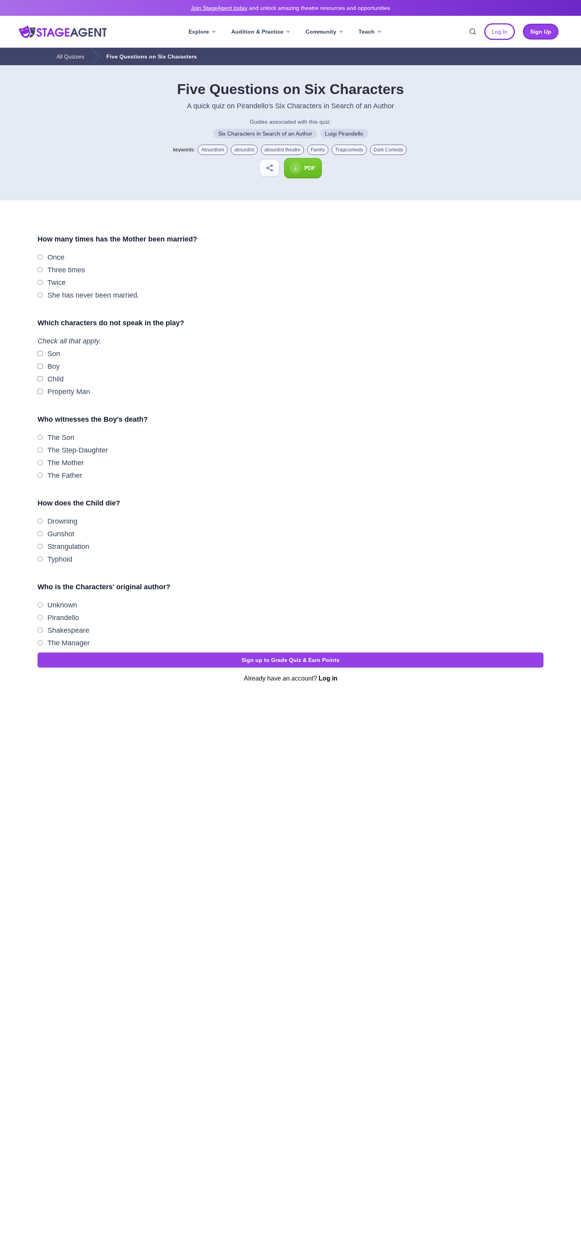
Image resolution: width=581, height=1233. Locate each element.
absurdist (244, 150)
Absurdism (212, 150)
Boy (53, 366)
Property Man (68, 392)
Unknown (62, 605)
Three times (66, 270)
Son (53, 354)
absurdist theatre (282, 150)
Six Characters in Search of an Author (265, 133)
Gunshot (60, 534)
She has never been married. (93, 295)
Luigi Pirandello (344, 133)
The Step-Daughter (77, 450)
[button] (290, 659)
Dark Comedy (388, 150)
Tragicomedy (349, 150)
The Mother (65, 463)
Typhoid (59, 559)
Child (55, 379)
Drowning (62, 521)
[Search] (473, 32)
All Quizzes (70, 56)
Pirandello (63, 618)
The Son (60, 437)
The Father (64, 475)
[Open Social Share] (269, 168)
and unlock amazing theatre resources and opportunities (290, 8)
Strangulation (68, 547)
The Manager (68, 643)
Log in (328, 678)
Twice (56, 283)
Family (318, 150)
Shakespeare (68, 630)
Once (55, 257)
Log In (499, 31)
